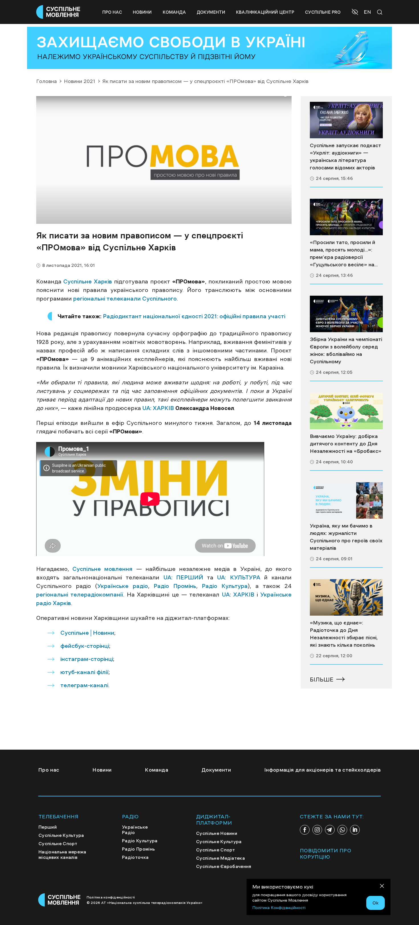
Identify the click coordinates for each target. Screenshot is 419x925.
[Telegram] (330, 830)
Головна (46, 81)
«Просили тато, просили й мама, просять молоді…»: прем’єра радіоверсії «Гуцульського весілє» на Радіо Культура (342, 254)
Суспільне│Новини (87, 633)
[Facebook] (305, 830)
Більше (321, 679)
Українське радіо (122, 586)
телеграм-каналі (84, 685)
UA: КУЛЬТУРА (236, 577)
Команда (174, 12)
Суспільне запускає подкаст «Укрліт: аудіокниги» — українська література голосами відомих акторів (345, 156)
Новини (142, 12)
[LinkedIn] (355, 830)
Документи (211, 12)
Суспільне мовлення (102, 569)
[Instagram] (317, 830)
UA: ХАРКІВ (158, 408)
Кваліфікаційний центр (265, 12)
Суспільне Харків (87, 281)
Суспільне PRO (323, 12)
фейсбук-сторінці (84, 646)
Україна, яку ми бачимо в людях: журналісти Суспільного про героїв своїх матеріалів (346, 537)
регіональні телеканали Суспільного (125, 298)
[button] (355, 12)
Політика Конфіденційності (279, 908)
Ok (376, 902)
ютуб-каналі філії (84, 672)
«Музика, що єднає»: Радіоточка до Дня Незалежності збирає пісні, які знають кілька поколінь (344, 634)
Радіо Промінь (172, 586)
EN (367, 12)
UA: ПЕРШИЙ (181, 577)
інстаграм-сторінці (86, 659)
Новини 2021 (79, 81)
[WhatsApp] (342, 830)
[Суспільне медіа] (346, 120)
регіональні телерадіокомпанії (79, 594)
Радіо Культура (223, 586)
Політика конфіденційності (111, 897)
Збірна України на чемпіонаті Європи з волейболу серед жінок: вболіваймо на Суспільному (346, 350)
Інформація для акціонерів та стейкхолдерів (322, 769)
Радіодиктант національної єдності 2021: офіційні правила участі (194, 316)
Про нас (112, 12)
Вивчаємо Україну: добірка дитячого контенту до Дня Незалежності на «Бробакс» (345, 444)
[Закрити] (382, 887)
